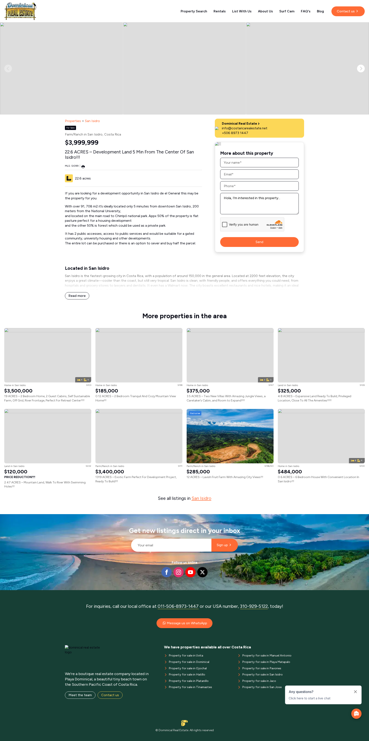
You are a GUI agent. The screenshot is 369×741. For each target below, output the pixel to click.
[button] (361, 68)
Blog (320, 11)
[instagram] (178, 572)
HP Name (129, 517)
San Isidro (92, 121)
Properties (73, 121)
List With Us (242, 11)
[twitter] (202, 572)
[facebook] (166, 572)
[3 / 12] (307, 68)
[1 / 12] (61, 68)
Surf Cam (286, 11)
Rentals (220, 11)
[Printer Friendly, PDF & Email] (83, 166)
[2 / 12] (184, 68)
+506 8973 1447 (235, 133)
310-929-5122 (254, 606)
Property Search (194, 11)
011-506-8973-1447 (178, 606)
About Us (265, 11)
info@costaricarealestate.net (244, 128)
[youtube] (190, 572)
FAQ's (305, 11)
